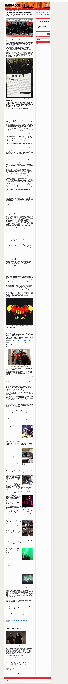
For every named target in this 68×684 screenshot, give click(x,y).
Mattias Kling (15, 17)
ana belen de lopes (16, 621)
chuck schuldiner (12, 622)
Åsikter (11, 620)
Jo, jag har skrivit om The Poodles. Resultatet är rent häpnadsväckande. (42, 24)
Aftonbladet (12, 340)
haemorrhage (13, 623)
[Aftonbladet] (8, 0)
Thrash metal (27, 340)
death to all (17, 622)
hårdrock (47, 12)
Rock (42, 15)
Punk (28, 620)
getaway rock (40, 12)
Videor (36, 8)
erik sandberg (26, 622)
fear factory (26, 668)
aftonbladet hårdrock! (13, 342)
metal (44, 14)
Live (22, 620)
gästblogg (43, 12)
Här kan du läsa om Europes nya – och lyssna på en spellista (42, 27)
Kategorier (37, 43)
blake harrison (28, 621)
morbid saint (28, 623)
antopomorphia (23, 621)
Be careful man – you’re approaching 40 (19, 345)
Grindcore (19, 620)
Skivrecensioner (13, 8)
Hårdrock (16, 340)
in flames (37, 14)
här (21, 338)
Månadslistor (26, 8)
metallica (47, 14)
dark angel (19, 342)
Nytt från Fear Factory (13, 628)
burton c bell (11, 668)
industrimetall (8, 669)
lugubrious (24, 623)
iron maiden (41, 14)
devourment (22, 622)
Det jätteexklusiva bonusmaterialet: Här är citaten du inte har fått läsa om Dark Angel (19, 14)
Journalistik (20, 340)
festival (37, 12)
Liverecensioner (20, 8)
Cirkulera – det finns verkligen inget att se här (43, 22)
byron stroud (16, 668)
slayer (27, 342)
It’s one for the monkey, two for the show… (43, 19)
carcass (7, 622)
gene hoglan (23, 342)
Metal (24, 340)
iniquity (17, 623)
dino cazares (21, 668)
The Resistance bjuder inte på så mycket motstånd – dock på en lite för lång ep (43, 29)
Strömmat (32, 8)
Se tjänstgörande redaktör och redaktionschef (13, 680)
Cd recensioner (42, 10)
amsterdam (11, 621)
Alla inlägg (7, 8)
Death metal (15, 620)
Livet (24, 620)
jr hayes (20, 623)
